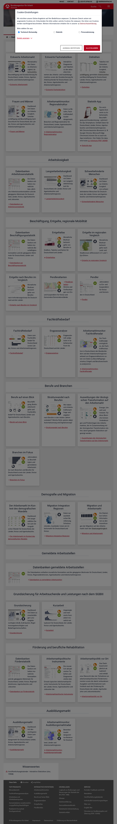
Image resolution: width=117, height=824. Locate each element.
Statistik (59, 32)
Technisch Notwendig (29, 32)
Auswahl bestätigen (71, 48)
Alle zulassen (92, 48)
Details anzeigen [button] (23, 38)
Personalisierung (87, 32)
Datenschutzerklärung (88, 24)
